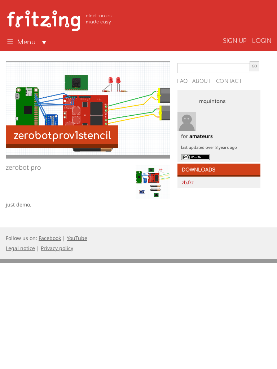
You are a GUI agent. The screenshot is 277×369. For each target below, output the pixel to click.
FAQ (182, 81)
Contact (229, 81)
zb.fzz (188, 182)
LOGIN (261, 41)
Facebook (50, 238)
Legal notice (20, 248)
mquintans (212, 101)
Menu (26, 42)
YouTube (77, 238)
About (202, 81)
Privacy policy (57, 248)
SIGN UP (234, 41)
